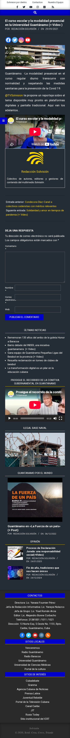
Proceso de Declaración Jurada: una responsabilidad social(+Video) (43, 551)
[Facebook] (8, 40)
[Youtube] (28, 40)
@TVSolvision (14, 95)
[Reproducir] (9, 418)
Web (7, 309)
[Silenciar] (55, 418)
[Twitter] (15, 40)
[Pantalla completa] (60, 418)
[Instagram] (21, 40)
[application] (35, 405)
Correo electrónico (9, 300)
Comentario (9, 247)
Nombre (9, 289)
